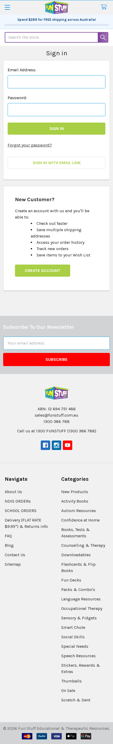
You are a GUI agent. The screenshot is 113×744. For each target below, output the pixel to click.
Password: (17, 97)
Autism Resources (78, 510)
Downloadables (76, 554)
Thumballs (71, 681)
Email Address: (22, 69)
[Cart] (105, 7)
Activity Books (74, 501)
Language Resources (81, 598)
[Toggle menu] (7, 7)
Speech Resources (78, 655)
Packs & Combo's (78, 589)
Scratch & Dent (75, 699)
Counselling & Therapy (83, 545)
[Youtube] (67, 445)
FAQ (8, 535)
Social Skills (73, 636)
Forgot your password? (30, 145)
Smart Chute (73, 627)
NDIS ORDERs (18, 501)
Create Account (42, 270)
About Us (13, 491)
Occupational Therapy (81, 608)
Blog (9, 545)
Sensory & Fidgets (79, 617)
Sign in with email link (57, 162)
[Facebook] (45, 445)
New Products (74, 491)
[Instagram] (56, 445)
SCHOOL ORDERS (21, 510)
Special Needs (74, 646)
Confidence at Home (80, 520)
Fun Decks (71, 580)
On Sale (68, 690)
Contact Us (15, 554)
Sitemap (13, 564)
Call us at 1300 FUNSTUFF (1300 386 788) (56, 430)
